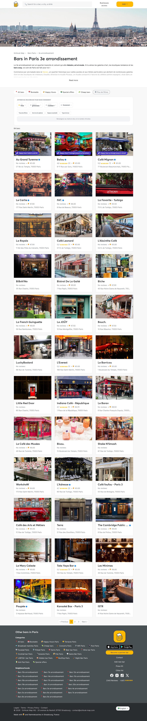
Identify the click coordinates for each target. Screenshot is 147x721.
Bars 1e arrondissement (53, 684)
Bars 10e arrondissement (27, 672)
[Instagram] (117, 675)
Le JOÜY (62, 322)
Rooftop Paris (64, 658)
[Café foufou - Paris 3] (114, 469)
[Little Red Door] (32, 388)
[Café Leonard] (73, 225)
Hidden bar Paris (45, 658)
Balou (60, 159)
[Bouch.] (114, 306)
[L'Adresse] (73, 469)
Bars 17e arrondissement (53, 680)
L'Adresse (62, 484)
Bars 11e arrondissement (53, 672)
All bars (20, 92)
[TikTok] (122, 675)
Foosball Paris (23, 650)
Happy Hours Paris (51, 642)
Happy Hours (50, 92)
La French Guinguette (29, 322)
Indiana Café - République (73, 403)
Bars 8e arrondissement (27, 697)
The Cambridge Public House (115, 525)
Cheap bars (85, 92)
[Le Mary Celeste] (32, 550)
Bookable (34, 92)
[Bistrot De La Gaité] (73, 266)
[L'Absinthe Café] (114, 225)
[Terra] (73, 510)
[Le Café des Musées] (32, 428)
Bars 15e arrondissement (79, 676)
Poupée (20, 606)
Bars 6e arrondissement (52, 693)
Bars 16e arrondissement (27, 680)
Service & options (37, 113)
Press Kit (119, 666)
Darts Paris (55, 650)
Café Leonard (65, 240)
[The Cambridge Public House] (114, 510)
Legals (16, 708)
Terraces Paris (70, 642)
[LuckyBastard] (32, 347)
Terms (23, 708)
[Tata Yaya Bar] (73, 550)
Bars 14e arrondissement (53, 676)
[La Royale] (32, 225)
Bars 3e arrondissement (52, 688)
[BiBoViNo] (32, 266)
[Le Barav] (114, 388)
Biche (101, 281)
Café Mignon (105, 159)
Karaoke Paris (44, 654)
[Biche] (114, 266)
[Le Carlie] (32, 184)
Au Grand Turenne (27, 159)
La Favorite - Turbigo (110, 200)
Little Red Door (25, 403)
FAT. (59, 200)
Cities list (119, 670)
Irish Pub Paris (23, 662)
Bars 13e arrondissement (27, 676)
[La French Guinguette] (32, 306)
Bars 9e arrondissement (52, 697)
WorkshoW (22, 484)
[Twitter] (127, 675)
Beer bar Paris (71, 650)
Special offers (68, 92)
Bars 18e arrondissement (79, 680)
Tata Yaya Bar (65, 565)
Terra (60, 525)
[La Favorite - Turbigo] (114, 184)
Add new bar (119, 662)
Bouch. (102, 322)
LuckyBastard (24, 362)
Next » (84, 622)
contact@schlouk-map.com (83, 710)
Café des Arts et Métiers (30, 525)
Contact (119, 657)
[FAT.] (73, 184)
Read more (73, 80)
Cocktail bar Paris (24, 654)
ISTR (100, 606)
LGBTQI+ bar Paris (25, 658)
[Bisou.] (73, 428)
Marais (45, 72)
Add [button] (124, 4)
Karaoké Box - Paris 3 (70, 606)
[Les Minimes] (114, 550)
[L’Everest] (73, 347)
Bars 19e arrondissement (27, 684)
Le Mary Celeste (25, 565)
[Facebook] (112, 675)
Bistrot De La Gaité (68, 281)
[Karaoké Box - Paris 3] (73, 591)
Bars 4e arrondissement (77, 688)
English (123, 708)
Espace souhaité (52, 113)
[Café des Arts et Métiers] (32, 510)
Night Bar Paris (81, 658)
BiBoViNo (22, 281)
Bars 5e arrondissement (27, 693)
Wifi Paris (81, 646)
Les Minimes (105, 565)
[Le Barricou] (114, 347)
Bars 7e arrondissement (77, 693)
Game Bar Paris (74, 654)
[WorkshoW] (32, 469)
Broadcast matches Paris (27, 646)
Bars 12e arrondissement (79, 672)
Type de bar (65, 113)
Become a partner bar (119, 652)
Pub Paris (59, 654)
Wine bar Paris (89, 650)
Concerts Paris (65, 646)
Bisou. (60, 443)
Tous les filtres (23, 113)
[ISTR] (114, 591)
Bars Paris (32, 53)
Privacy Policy (33, 708)
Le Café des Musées (28, 443)
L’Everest (62, 362)
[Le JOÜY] (73, 306)
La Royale (22, 240)
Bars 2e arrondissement (27, 688)
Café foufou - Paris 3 (110, 484)
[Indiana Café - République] (73, 388)
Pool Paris (94, 646)
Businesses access (104, 4)
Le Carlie (21, 200)
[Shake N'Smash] (114, 428)
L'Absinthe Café (107, 240)
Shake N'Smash (107, 443)
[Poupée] (32, 591)
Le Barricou (105, 362)
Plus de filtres (102, 92)
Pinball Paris (40, 650)
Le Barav (103, 403)
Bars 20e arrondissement (78, 684)
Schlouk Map (19, 53)
